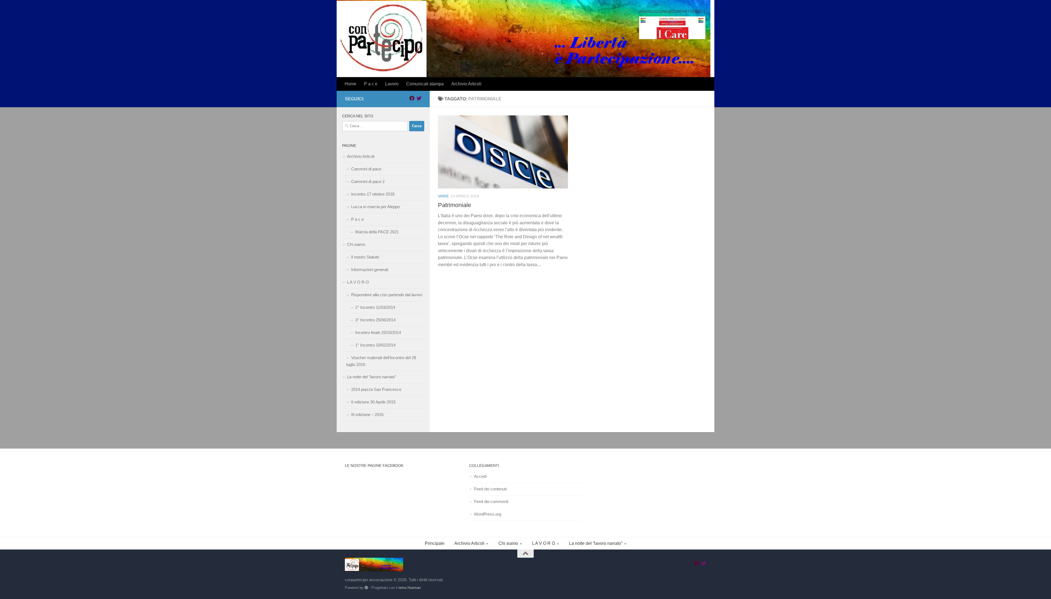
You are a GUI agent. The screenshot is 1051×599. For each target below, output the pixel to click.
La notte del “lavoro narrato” (371, 376)
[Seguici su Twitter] (419, 98)
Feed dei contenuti (490, 489)
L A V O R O (358, 282)
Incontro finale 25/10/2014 (378, 332)
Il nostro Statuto (365, 257)
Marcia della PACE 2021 (377, 231)
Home (350, 84)
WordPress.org (487, 514)
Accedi (480, 476)
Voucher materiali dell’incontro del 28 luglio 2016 (381, 361)
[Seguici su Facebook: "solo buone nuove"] (411, 98)
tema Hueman (410, 588)
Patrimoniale (454, 205)
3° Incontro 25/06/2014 (375, 320)
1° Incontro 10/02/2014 (375, 345)
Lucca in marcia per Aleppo (375, 206)
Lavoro (392, 84)
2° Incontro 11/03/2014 (375, 307)
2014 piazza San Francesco (376, 389)
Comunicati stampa (425, 84)
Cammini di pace (366, 169)
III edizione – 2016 (367, 414)
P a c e (370, 84)
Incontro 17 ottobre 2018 (372, 194)
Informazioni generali (369, 269)
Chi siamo (356, 244)
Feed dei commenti (491, 501)
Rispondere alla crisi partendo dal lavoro (386, 294)
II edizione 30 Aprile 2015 (373, 402)
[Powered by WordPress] (366, 587)
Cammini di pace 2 (368, 181)
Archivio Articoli (466, 84)
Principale (434, 543)
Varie (443, 196)
